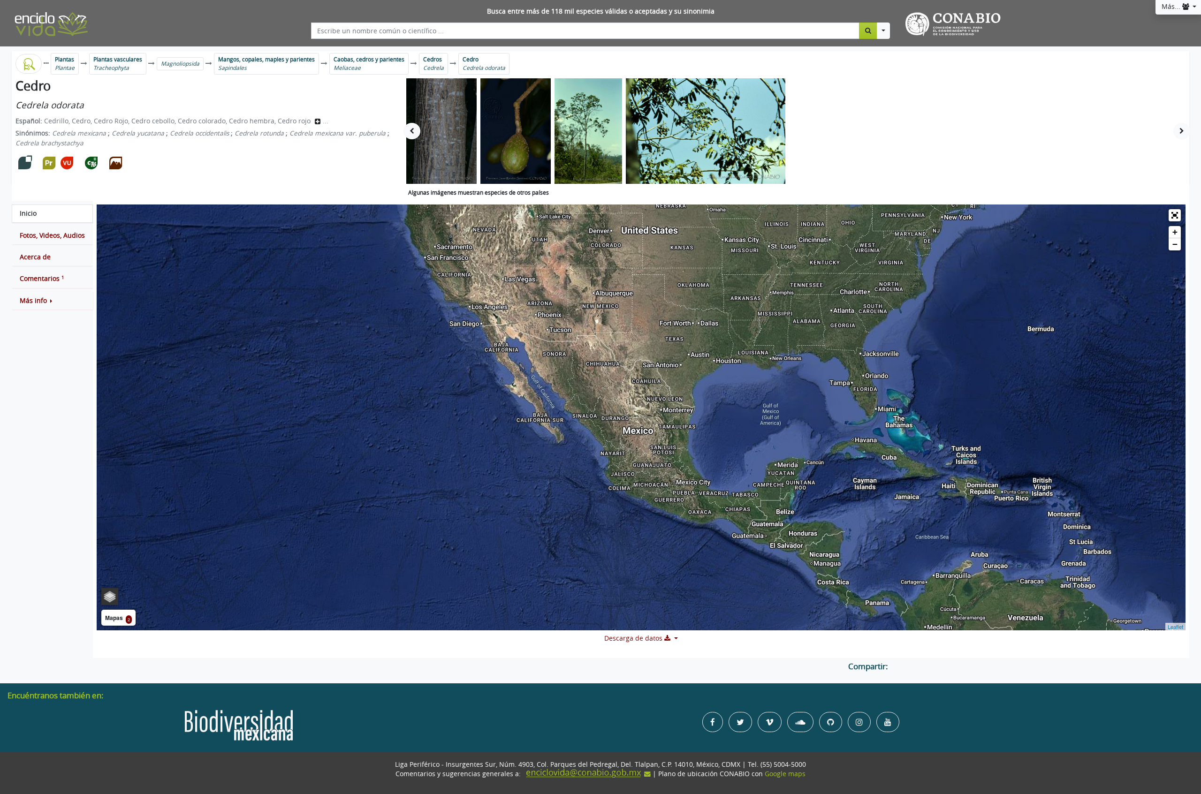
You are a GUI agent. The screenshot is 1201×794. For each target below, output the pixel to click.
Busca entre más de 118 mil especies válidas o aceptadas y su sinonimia (601, 11)
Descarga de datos (634, 638)
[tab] (52, 213)
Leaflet (1175, 626)
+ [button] (1175, 232)
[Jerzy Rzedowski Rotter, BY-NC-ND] (588, 131)
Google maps (785, 774)
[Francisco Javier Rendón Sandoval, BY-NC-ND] (441, 131)
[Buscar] (868, 30)
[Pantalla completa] (1175, 215)
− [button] (1175, 244)
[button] (52, 301)
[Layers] (109, 596)
